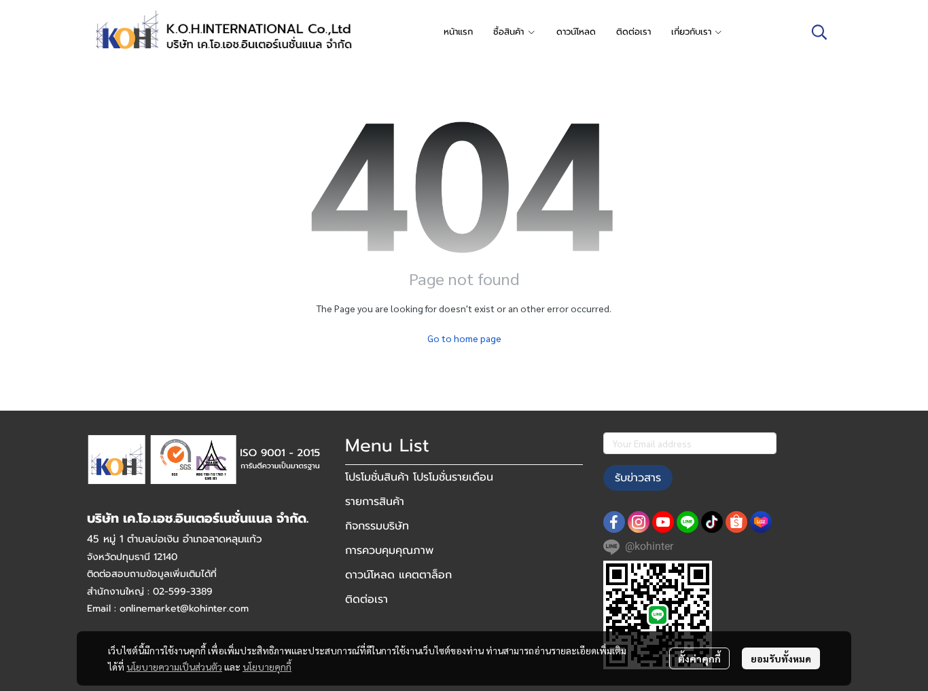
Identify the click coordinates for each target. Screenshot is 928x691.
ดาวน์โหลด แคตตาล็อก (398, 575)
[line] (687, 522)
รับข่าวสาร (638, 478)
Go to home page (464, 338)
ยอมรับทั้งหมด (781, 658)
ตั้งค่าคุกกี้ (699, 658)
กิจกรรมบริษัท (377, 526)
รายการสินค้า (374, 501)
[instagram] (638, 522)
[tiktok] (712, 522)
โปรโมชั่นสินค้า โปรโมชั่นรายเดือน (419, 477)
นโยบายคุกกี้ (267, 666)
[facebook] (614, 522)
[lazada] (761, 522)
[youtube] (663, 522)
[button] (819, 31)
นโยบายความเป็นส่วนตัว (174, 666)
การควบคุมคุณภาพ (389, 550)
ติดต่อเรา (366, 599)
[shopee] (736, 522)
